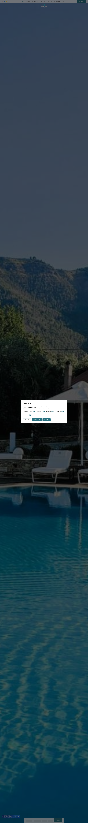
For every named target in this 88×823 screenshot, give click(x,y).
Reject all (27, 419)
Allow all (46, 419)
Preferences (58, 411)
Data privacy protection (55, 408)
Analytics (48, 411)
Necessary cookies (28, 411)
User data (26, 415)
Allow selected (36, 419)
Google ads (39, 411)
